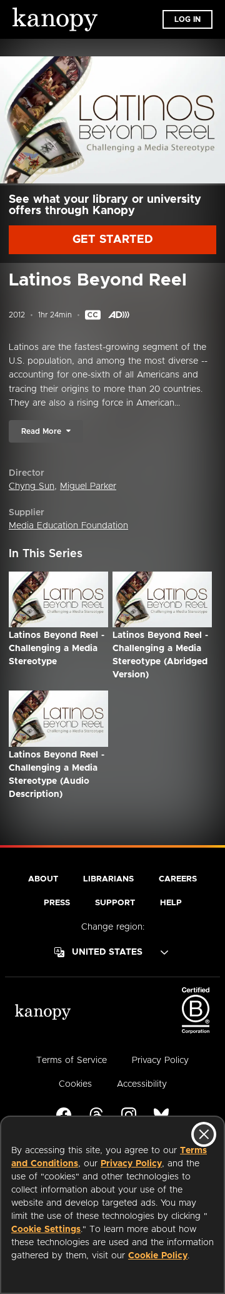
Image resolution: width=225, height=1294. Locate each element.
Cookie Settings (46, 1229)
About (43, 879)
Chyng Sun (31, 486)
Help (171, 903)
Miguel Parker (88, 486)
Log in (187, 19)
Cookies (75, 1084)
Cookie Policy (158, 1255)
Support (115, 903)
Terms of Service (71, 1060)
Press (57, 903)
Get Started (112, 239)
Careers (178, 879)
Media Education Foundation (68, 525)
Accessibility (142, 1084)
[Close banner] (204, 1134)
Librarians (108, 879)
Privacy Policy (131, 1163)
